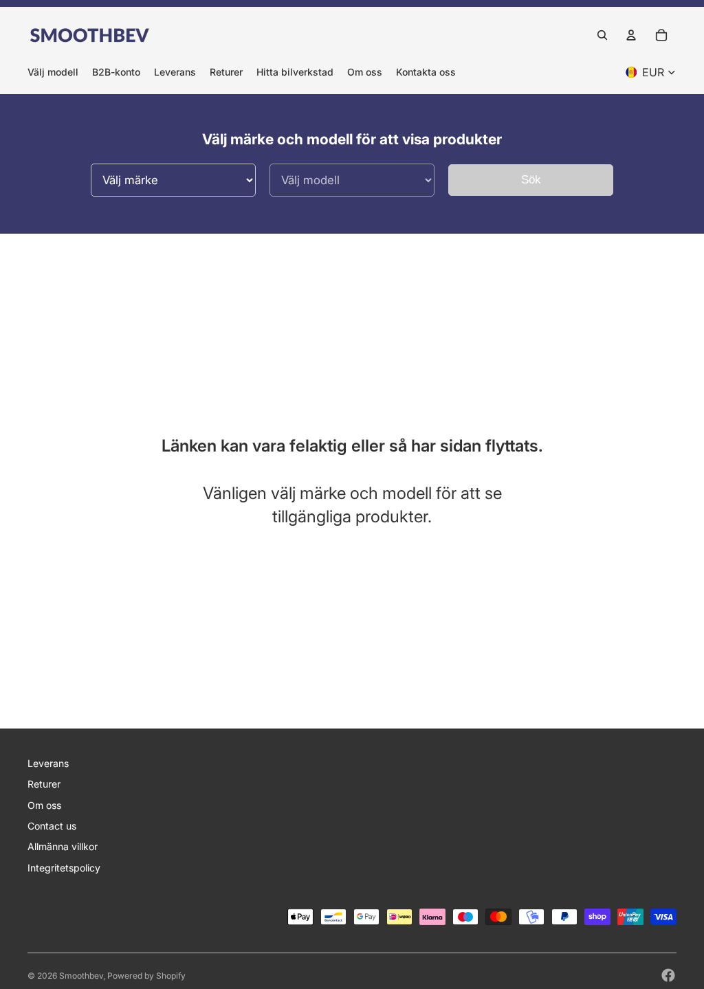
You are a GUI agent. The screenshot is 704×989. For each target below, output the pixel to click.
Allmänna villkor (63, 846)
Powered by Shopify (146, 975)
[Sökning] (602, 35)
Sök (531, 179)
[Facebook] (668, 975)
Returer (44, 784)
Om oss (44, 805)
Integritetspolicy (64, 868)
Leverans (48, 763)
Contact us (52, 826)
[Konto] (631, 35)
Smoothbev (81, 975)
